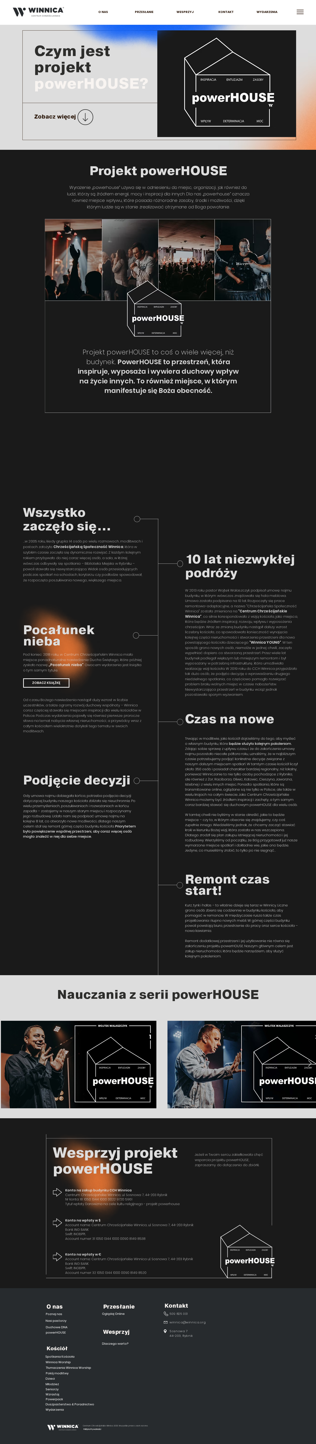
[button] (300, 12)
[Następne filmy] (309, 1063)
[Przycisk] (64, 117)
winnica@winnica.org (188, 1322)
